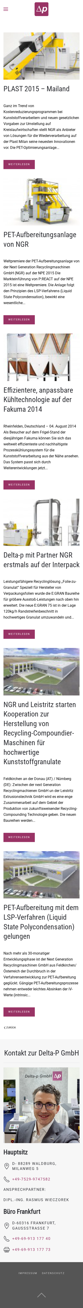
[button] (5, 9)
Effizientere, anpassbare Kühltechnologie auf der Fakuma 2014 (38, 400)
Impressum (27, 1273)
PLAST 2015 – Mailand (36, 89)
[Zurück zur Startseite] (41, 9)
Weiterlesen (19, 164)
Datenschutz (53, 1273)
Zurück (11, 1027)
